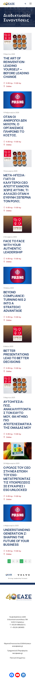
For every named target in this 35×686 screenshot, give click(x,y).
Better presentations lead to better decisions (16, 356)
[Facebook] (11, 675)
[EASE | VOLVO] (17, 576)
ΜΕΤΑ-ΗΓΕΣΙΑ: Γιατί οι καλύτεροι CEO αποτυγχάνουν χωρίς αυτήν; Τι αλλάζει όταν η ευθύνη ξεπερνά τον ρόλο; (17, 188)
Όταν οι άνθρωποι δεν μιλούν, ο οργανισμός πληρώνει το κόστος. (15, 126)
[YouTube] (17, 675)
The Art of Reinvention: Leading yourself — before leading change (16, 67)
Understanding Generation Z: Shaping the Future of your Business (16, 537)
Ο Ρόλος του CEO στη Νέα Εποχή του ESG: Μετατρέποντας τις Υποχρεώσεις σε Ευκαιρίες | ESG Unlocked (17, 478)
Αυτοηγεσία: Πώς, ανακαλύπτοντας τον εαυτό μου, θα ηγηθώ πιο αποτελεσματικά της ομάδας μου (17, 415)
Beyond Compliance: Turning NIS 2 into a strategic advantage (14, 301)
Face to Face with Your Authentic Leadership (14, 246)
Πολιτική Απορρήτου (17, 658)
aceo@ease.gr (17, 646)
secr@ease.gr (17, 653)
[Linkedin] (23, 675)
